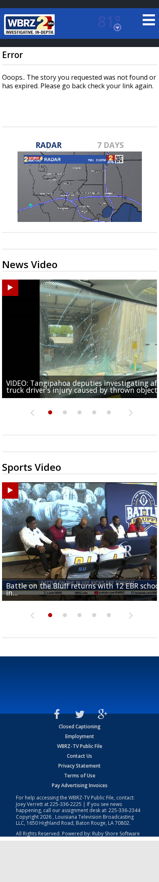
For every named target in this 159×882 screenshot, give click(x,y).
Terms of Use (79, 775)
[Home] (30, 24)
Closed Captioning (80, 726)
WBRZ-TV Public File (79, 746)
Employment (79, 736)
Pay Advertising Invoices (80, 785)
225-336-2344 (124, 810)
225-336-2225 (66, 804)
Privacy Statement (79, 765)
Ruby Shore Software (116, 833)
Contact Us (79, 755)
